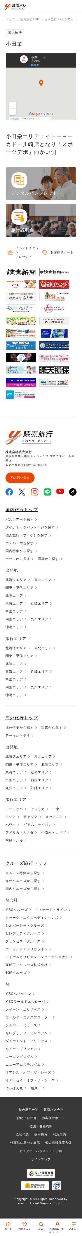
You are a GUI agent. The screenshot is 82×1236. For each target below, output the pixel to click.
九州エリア (40, 619)
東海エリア (14, 603)
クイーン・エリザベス (23, 1009)
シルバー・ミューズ (21, 1025)
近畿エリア (40, 603)
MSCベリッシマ (18, 993)
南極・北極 (14, 840)
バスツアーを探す (19, 519)
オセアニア (54, 817)
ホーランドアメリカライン (26, 949)
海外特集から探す (19, 727)
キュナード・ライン (51, 910)
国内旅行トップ (21, 509)
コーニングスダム (19, 1056)
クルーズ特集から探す (23, 873)
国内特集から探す (19, 551)
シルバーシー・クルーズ (24, 925)
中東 (55, 809)
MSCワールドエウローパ (25, 1001)
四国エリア (14, 619)
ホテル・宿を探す (19, 543)
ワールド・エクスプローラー (28, 1017)
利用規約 (59, 1134)
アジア (10, 817)
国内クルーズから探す (23, 889)
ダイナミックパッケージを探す (30, 527)
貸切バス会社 (54, 1109)
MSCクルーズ (16, 910)
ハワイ (10, 824)
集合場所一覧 (28, 1109)
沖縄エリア (14, 627)
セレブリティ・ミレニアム (26, 1033)
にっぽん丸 (14, 1088)
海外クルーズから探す (23, 881)
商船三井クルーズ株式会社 (26, 965)
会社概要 (22, 1134)
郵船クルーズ (16, 973)
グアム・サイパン (38, 824)
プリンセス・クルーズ (23, 941)
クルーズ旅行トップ (26, 863)
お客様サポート (53, 1118)
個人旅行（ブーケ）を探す (26, 535)
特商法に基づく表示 (25, 1142)
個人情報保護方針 (58, 1142)
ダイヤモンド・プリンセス (26, 1041)
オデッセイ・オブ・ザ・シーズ (30, 1080)
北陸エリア (14, 595)
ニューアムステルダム (23, 1064)
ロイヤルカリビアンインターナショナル (37, 957)
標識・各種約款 (41, 1126)
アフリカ (38, 809)
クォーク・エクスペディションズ (31, 917)
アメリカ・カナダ (19, 832)
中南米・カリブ (53, 832)
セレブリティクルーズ (23, 933)
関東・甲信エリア (19, 587)
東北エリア (43, 580)
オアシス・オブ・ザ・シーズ (28, 1072)
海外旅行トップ (21, 717)
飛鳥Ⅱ (36, 1088)
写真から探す (48, 559)
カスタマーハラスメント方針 (41, 1151)
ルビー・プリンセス (21, 1049)
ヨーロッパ (14, 809)
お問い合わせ (27, 1118)
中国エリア (14, 611)
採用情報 (40, 1134)
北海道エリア (16, 580)
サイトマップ (41, 1159)
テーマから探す (17, 559)
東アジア (31, 817)
